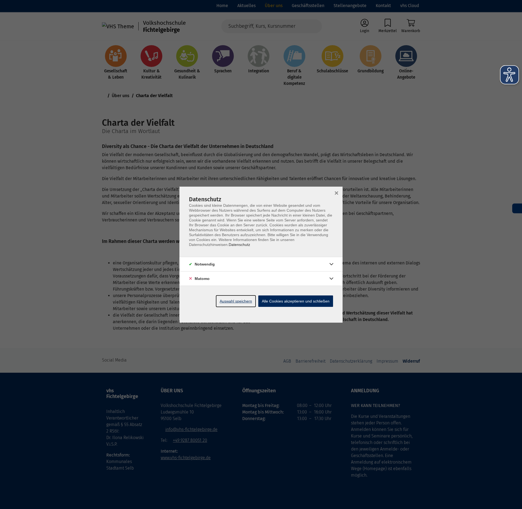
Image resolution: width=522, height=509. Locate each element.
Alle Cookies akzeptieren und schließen (296, 301)
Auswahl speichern (236, 301)
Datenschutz (239, 244)
